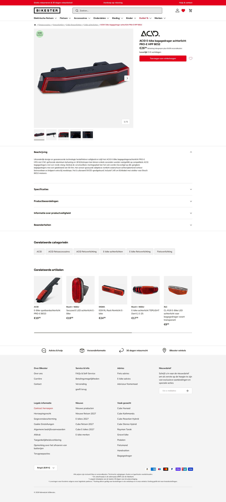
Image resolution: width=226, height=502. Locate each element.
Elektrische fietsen (44, 18)
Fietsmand (122, 445)
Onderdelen (99, 18)
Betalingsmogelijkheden (87, 378)
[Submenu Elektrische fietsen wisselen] (55, 18)
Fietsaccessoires (44, 25)
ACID (39, 251)
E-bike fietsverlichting (74, 25)
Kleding (116, 18)
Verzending (81, 384)
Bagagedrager (124, 455)
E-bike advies (124, 378)
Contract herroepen (43, 408)
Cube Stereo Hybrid (127, 424)
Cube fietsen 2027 (85, 424)
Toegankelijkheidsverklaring (47, 440)
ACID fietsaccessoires (59, 251)
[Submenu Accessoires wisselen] (89, 18)
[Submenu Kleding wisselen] (121, 18)
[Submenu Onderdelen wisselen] (108, 18)
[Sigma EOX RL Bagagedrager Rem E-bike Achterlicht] (113, 290)
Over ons (38, 373)
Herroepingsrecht (42, 413)
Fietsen (64, 18)
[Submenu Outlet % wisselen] (150, 18)
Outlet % (143, 18)
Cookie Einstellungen (44, 424)
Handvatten (123, 450)
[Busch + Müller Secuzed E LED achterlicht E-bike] (80, 290)
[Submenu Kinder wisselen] (135, 18)
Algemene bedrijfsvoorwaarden (49, 429)
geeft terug (81, 389)
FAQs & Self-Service (85, 373)
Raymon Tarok (124, 429)
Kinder (129, 18)
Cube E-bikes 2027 (85, 429)
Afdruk (37, 434)
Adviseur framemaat (127, 384)
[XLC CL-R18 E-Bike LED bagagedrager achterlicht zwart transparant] (178, 290)
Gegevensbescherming (45, 418)
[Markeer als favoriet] (189, 58)
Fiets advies (123, 373)
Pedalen (121, 440)
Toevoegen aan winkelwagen (163, 58)
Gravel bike (123, 434)
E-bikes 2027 (82, 418)
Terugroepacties (42, 453)
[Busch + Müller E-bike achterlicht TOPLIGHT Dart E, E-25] (145, 290)
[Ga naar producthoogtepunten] (39, 34)
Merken (158, 18)
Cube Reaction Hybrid (128, 418)
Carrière (38, 378)
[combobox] (117, 11)
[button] (183, 10)
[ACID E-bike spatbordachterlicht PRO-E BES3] (48, 290)
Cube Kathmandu (125, 413)
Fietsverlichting (58, 25)
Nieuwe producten (85, 408)
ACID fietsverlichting (86, 251)
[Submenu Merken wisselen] (164, 18)
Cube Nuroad (123, 408)
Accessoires (80, 18)
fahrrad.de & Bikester (47, 492)
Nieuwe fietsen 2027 (86, 413)
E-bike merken (83, 434)
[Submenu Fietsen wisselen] (69, 18)
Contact (38, 384)
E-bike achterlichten (91, 25)
